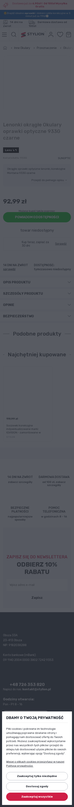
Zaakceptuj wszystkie (37, 796)
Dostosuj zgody (37, 786)
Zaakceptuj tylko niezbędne (37, 776)
